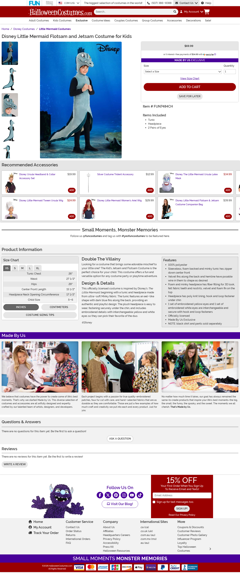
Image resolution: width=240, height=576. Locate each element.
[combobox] (132, 12)
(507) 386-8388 (162, 3)
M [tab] (22, 268)
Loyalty (182, 542)
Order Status (73, 531)
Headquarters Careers (116, 535)
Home (38, 522)
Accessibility (111, 542)
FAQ (68, 542)
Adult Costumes (39, 20)
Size (146, 65)
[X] (108, 495)
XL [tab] (37, 268)
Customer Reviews (189, 531)
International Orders (78, 539)
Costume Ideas (101, 20)
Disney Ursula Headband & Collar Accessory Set (37, 176)
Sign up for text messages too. (175, 501)
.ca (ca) (144, 527)
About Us (109, 527)
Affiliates (108, 531)
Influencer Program (189, 539)
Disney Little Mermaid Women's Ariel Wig (119, 200)
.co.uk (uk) (146, 531)
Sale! (208, 20)
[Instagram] (124, 495)
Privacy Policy (111, 539)
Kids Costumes (62, 20)
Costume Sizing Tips (40, 315)
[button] (191, 12)
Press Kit (108, 546)
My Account (42, 527)
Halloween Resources (116, 550)
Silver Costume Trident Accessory (115, 174)
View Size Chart (189, 78)
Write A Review (15, 464)
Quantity (229, 65)
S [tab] (15, 268)
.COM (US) (69, 3)
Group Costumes (152, 20)
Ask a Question (120, 438)
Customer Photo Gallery (192, 535)
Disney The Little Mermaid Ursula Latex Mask (197, 176)
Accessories (174, 20)
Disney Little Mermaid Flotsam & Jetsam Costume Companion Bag (197, 202)
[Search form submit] (174, 12)
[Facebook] (100, 495)
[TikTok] (140, 495)
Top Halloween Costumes (186, 548)
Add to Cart (189, 87)
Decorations (193, 20)
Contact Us (186, 3)
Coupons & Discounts (190, 527)
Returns (70, 535)
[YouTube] (132, 495)
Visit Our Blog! (121, 504)
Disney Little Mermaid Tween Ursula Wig (41, 200)
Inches (21, 307)
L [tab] (30, 268)
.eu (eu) (144, 542)
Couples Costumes (126, 20)
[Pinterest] (116, 495)
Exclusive (82, 20)
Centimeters (59, 307)
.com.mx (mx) (148, 539)
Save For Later (189, 96)
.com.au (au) (147, 535)
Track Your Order (46, 533)
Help (208, 3)
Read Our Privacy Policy (182, 514)
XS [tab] (6, 268)
